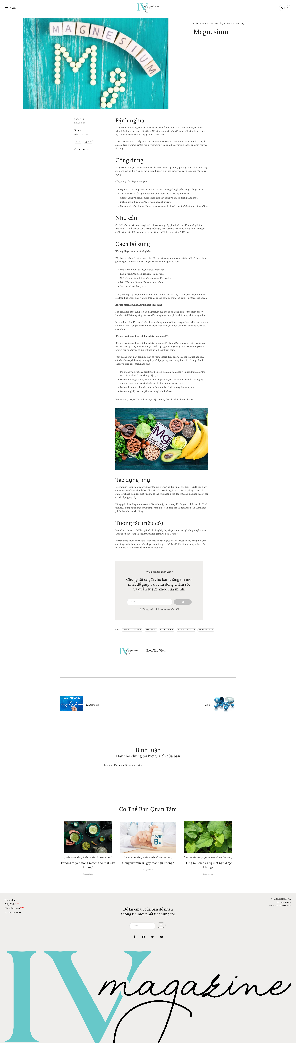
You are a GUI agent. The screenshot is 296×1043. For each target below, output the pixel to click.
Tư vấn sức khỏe (13, 913)
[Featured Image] (88, 837)
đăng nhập (119, 765)
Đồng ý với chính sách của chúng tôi (160, 609)
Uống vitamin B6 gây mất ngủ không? (148, 863)
